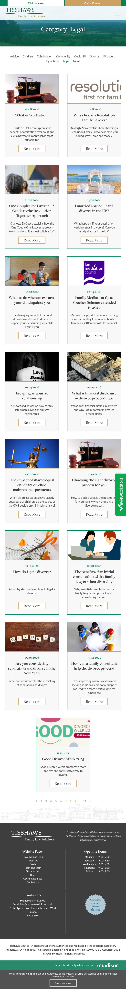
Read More (32, 148)
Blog (32, 875)
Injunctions (52, 61)
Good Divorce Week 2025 (63, 758)
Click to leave (36, 3)
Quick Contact (92, 3)
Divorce (94, 56)
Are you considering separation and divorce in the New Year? (32, 668)
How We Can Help (33, 857)
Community (63, 56)
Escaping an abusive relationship (32, 396)
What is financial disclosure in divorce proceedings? (94, 396)
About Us (33, 860)
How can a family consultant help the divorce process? (94, 666)
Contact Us (33, 882)
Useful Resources (32, 878)
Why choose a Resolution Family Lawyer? (94, 117)
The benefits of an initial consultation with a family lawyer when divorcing (94, 576)
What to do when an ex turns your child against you (32, 300)
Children (28, 56)
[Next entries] (90, 801)
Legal (66, 61)
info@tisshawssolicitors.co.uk (36, 904)
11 (84, 801)
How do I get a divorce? (32, 571)
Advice (14, 56)
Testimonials (33, 871)
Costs (33, 864)
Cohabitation (44, 56)
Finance (108, 56)
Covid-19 (80, 56)
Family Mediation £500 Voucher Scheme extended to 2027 (94, 302)
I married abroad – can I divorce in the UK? (94, 208)
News (76, 61)
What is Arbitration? (32, 115)
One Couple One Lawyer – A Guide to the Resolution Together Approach (32, 210)
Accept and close (63, 983)
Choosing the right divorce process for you (94, 482)
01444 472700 (36, 900)
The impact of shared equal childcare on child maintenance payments (32, 484)
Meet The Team (32, 867)
